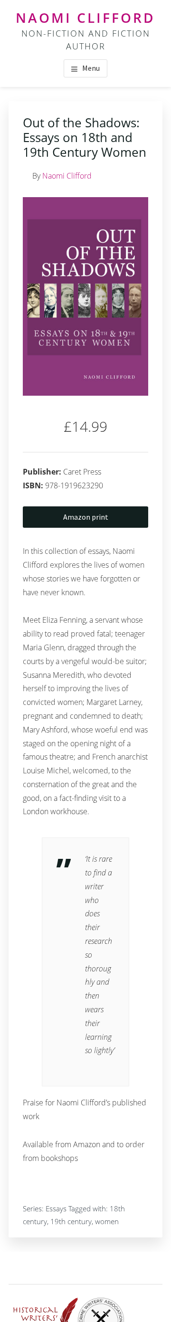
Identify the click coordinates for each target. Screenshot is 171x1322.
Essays (56, 1208)
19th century (71, 1221)
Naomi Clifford (85, 18)
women (107, 1221)
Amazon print (85, 517)
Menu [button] (91, 68)
